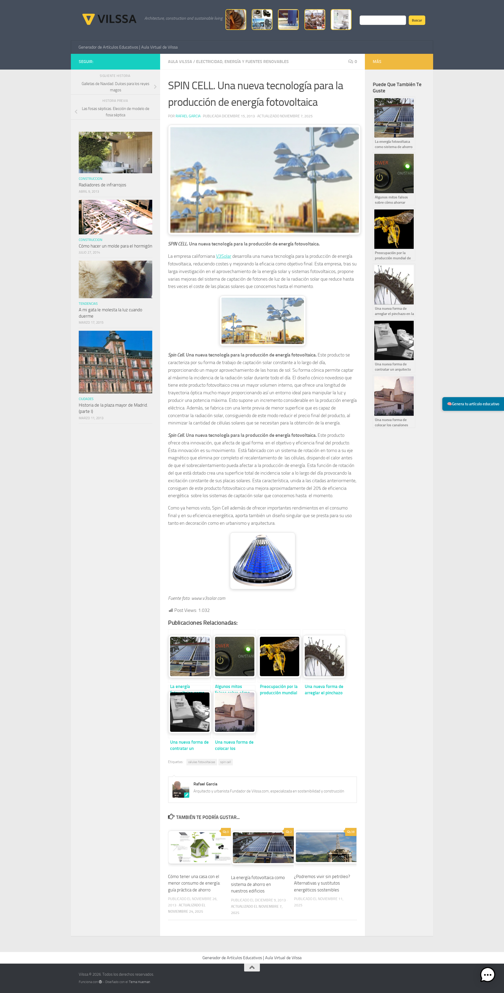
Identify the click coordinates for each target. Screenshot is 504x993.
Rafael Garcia (188, 116)
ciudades (86, 399)
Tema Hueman (139, 982)
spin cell (225, 762)
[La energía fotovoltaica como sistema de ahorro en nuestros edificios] (189, 655)
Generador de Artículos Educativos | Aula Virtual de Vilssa (128, 47)
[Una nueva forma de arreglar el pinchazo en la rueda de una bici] (324, 655)
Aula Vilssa (180, 61)
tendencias (88, 304)
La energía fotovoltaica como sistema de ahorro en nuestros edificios (258, 884)
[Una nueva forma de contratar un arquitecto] (189, 711)
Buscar (417, 20)
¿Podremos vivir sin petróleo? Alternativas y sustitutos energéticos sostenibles (322, 883)
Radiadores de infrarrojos (102, 184)
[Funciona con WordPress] (100, 982)
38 (353, 832)
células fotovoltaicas (201, 762)
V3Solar (223, 256)
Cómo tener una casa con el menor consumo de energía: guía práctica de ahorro (194, 883)
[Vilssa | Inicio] (109, 18)
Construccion (90, 179)
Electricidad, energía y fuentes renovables (242, 61)
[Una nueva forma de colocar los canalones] (234, 711)
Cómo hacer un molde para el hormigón (115, 246)
